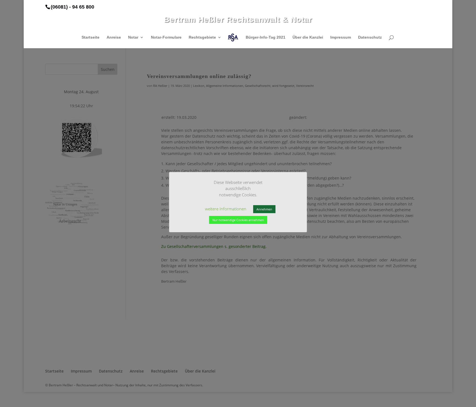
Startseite (90, 37)
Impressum (340, 37)
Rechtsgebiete (202, 37)
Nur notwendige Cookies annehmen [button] (238, 220)
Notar (133, 37)
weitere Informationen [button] (225, 208)
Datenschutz (370, 37)
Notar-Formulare (166, 37)
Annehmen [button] (264, 209)
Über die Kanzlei (308, 37)
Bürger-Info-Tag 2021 (265, 37)
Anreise (114, 37)
